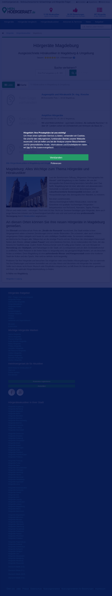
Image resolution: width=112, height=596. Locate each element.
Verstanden (56, 157)
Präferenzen (56, 163)
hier (28, 147)
